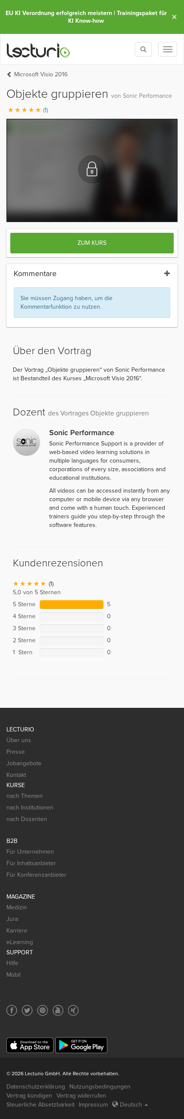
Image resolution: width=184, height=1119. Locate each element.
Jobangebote (24, 763)
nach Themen (24, 796)
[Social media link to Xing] (73, 1010)
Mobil (13, 974)
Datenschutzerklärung (35, 1086)
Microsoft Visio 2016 (41, 74)
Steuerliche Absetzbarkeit (40, 1104)
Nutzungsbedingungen (100, 1086)
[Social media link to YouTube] (58, 1010)
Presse (15, 751)
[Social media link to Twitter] (27, 1010)
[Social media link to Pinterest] (42, 1010)
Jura (12, 919)
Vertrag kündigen (29, 1095)
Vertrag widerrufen (81, 1095)
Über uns (18, 740)
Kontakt (16, 775)
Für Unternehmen (30, 851)
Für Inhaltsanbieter (31, 863)
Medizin (16, 907)
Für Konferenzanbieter (36, 874)
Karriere (16, 930)
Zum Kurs (92, 243)
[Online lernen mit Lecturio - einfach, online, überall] (38, 49)
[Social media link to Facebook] (11, 1010)
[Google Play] (81, 1045)
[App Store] (29, 1045)
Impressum (93, 1104)
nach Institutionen (29, 807)
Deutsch (131, 1104)
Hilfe (12, 963)
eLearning (19, 942)
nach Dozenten (26, 819)
